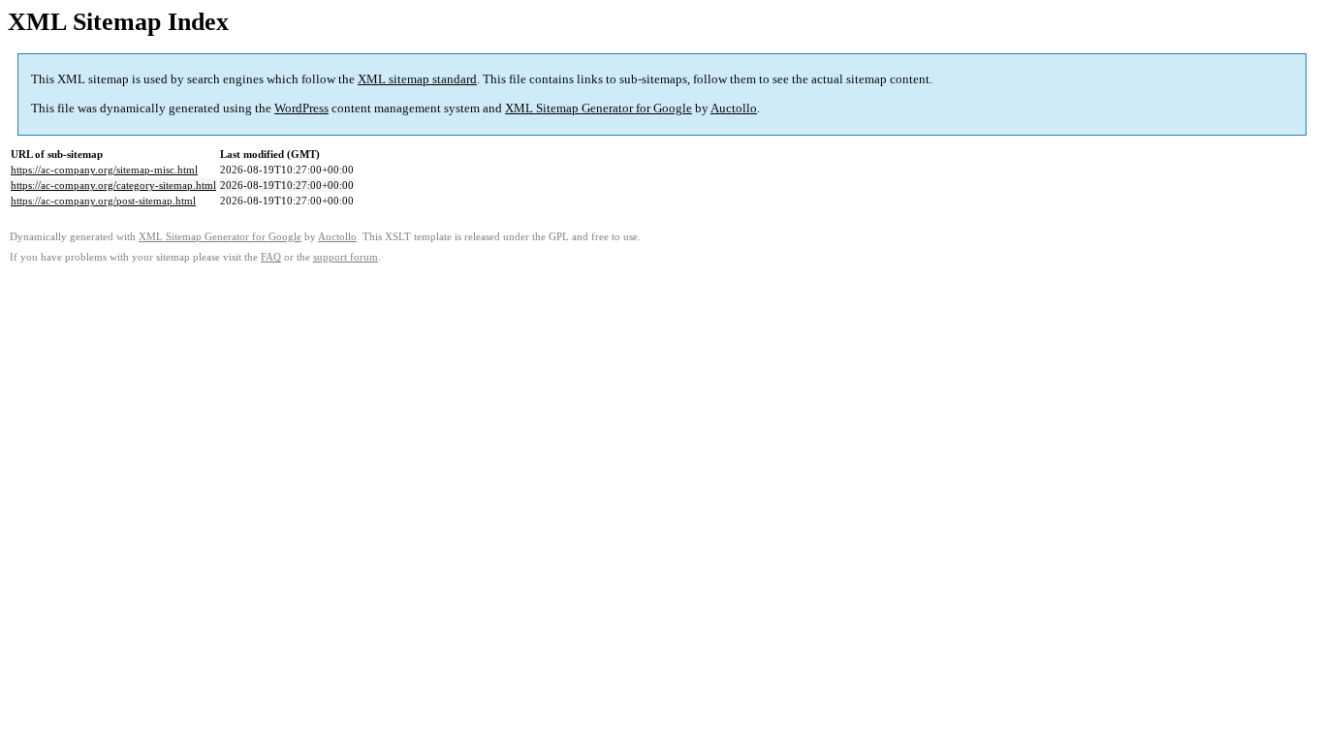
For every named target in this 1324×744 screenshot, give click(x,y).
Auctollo (733, 108)
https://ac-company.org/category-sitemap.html (113, 185)
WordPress (301, 108)
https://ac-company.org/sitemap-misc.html (104, 169)
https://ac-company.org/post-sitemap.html (103, 200)
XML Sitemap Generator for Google (598, 108)
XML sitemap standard (417, 79)
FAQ (271, 257)
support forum (345, 257)
